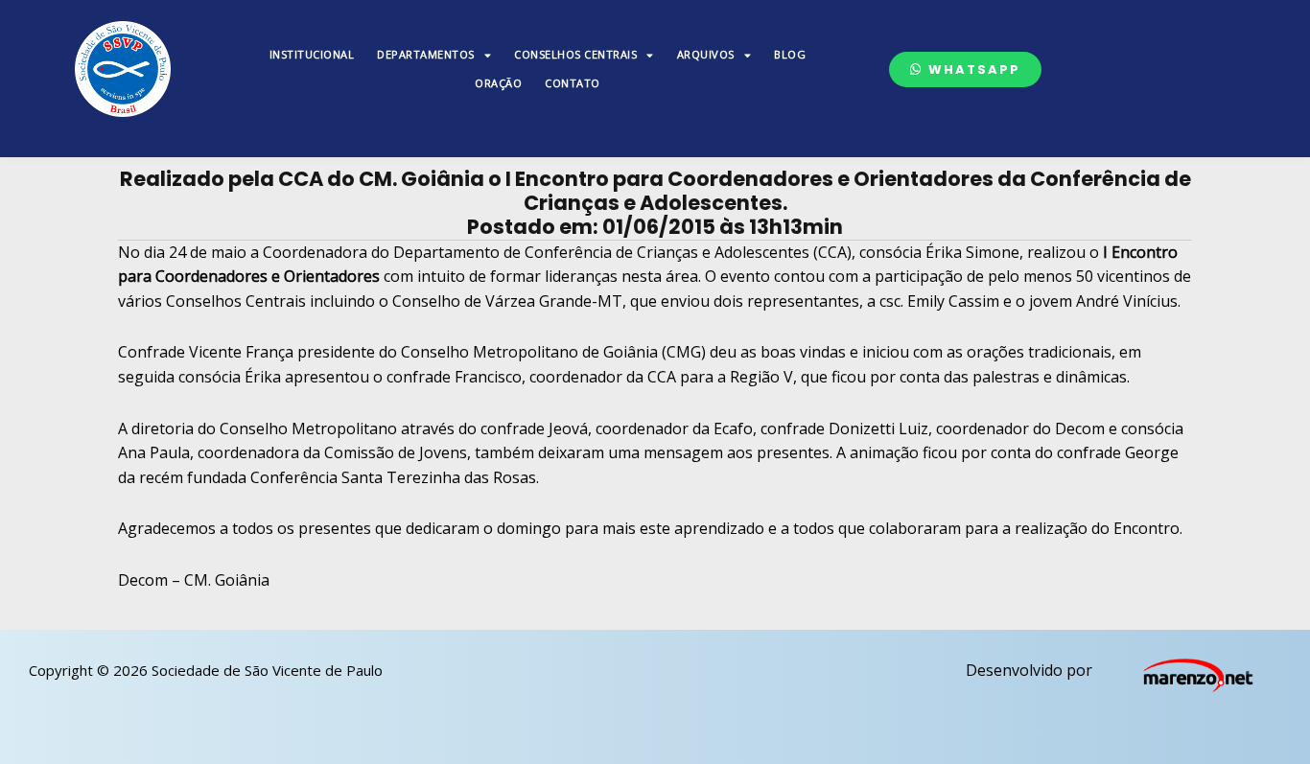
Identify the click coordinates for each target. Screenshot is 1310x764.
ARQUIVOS (706, 54)
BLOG (790, 54)
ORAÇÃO (498, 83)
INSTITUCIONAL (312, 54)
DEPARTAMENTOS (426, 54)
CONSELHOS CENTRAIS (575, 54)
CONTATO (572, 83)
